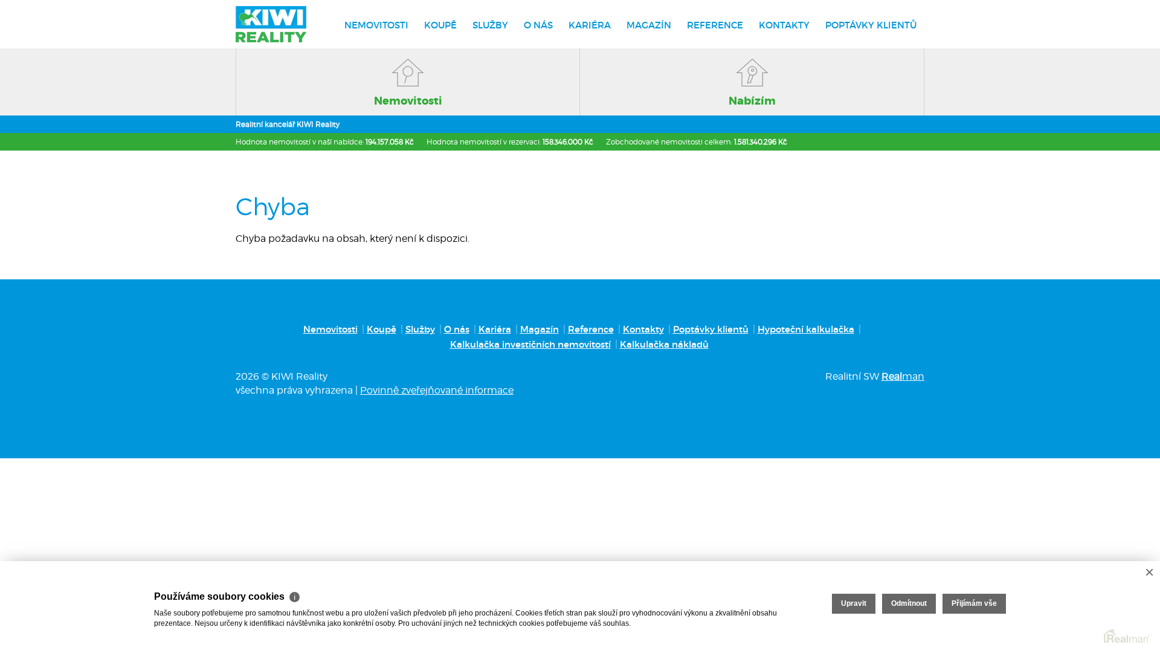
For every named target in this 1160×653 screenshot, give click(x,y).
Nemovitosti (376, 25)
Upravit (853, 603)
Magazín (649, 25)
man (902, 376)
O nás (538, 25)
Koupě (440, 25)
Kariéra (590, 25)
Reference (715, 25)
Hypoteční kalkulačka (806, 329)
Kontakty (784, 25)
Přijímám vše (974, 603)
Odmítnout (909, 603)
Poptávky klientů (871, 25)
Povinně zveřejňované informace (437, 390)
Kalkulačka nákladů (664, 344)
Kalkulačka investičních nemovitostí (530, 344)
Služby (490, 25)
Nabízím (752, 101)
